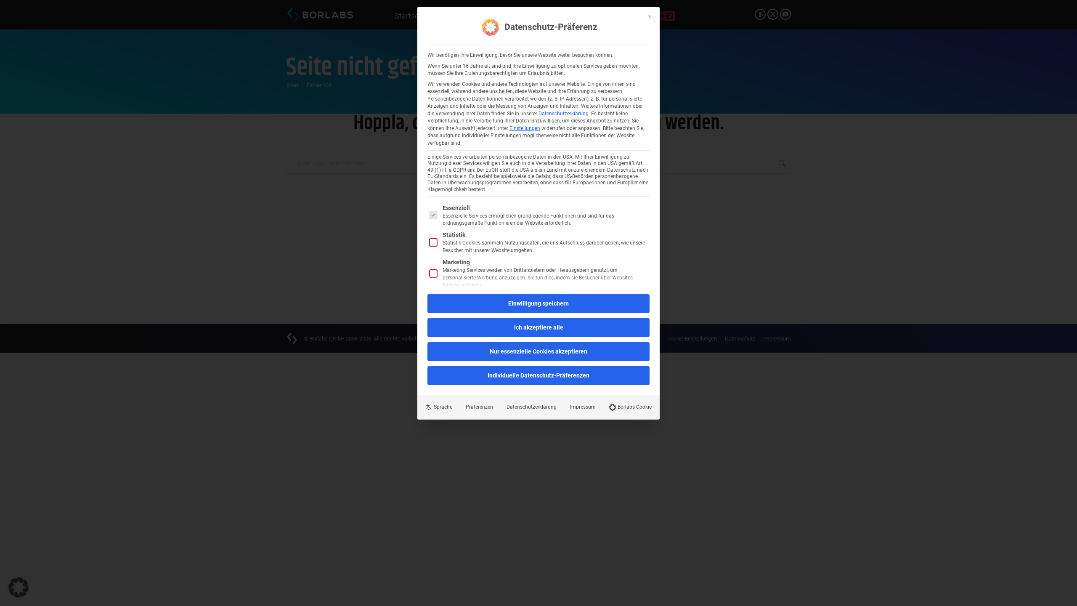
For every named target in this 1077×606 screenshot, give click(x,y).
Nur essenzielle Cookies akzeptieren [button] (538, 351)
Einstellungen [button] (524, 128)
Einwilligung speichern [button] (538, 303)
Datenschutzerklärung (563, 114)
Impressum (583, 407)
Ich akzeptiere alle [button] (538, 327)
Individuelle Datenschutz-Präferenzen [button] (538, 375)
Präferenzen (479, 407)
